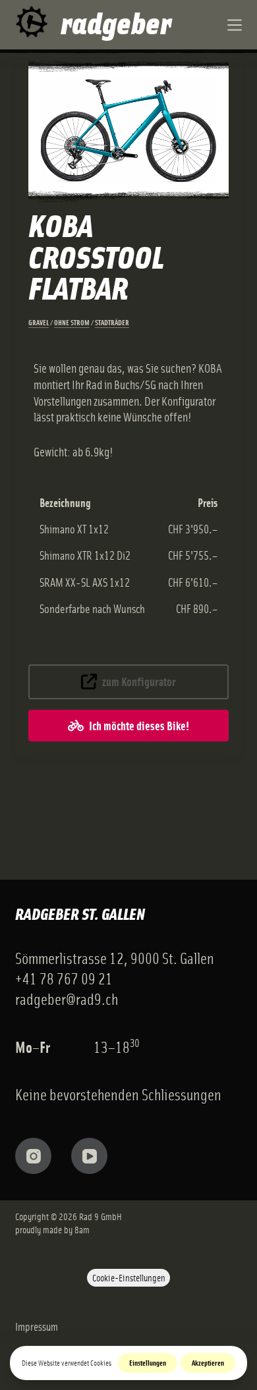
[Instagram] (33, 1156)
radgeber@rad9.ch (66, 999)
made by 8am (66, 1229)
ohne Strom (72, 322)
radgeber (116, 21)
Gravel (38, 322)
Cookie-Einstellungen (128, 1277)
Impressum (36, 1326)
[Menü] (234, 25)
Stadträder (112, 322)
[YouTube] (89, 1156)
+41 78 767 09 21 (64, 978)
